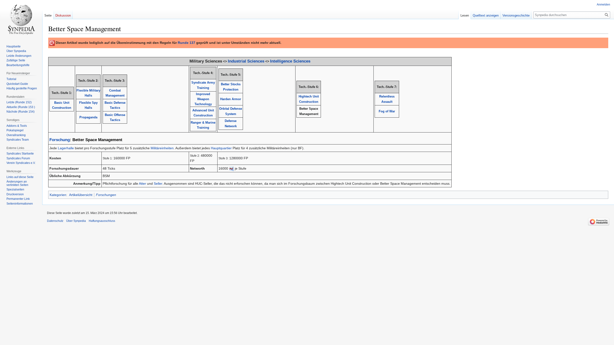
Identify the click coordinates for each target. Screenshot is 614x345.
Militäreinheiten (162, 148)
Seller (158, 183)
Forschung (59, 140)
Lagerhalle (66, 148)
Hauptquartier (221, 148)
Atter (142, 183)
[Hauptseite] (21, 19)
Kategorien (58, 195)
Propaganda (88, 117)
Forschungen (106, 195)
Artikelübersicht (80, 195)
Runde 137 (186, 43)
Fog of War (387, 111)
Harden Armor (230, 99)
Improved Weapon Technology (203, 99)
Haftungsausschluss (102, 221)
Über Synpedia (76, 221)
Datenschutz (55, 221)
